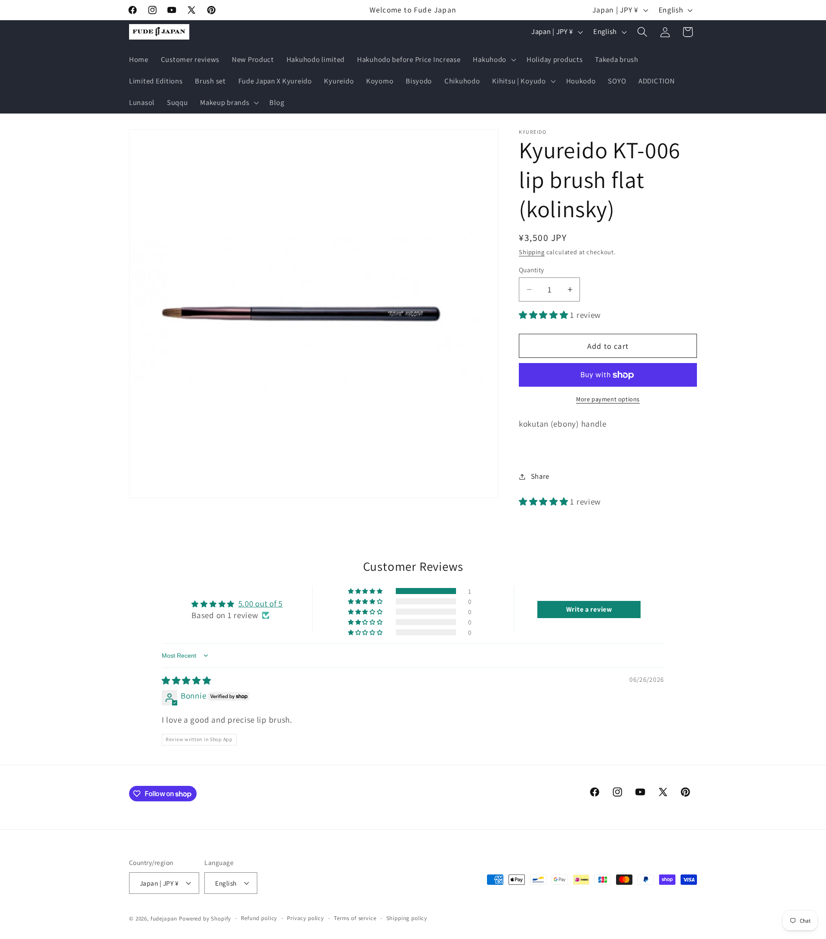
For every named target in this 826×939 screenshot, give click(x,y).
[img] (186, 680)
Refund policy (259, 918)
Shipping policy (407, 918)
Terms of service (355, 918)
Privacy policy (305, 918)
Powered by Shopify (205, 918)
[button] (494, 60)
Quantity (531, 269)
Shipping (532, 252)
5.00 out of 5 (260, 603)
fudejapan (164, 918)
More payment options (608, 399)
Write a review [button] (589, 609)
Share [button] (540, 476)
